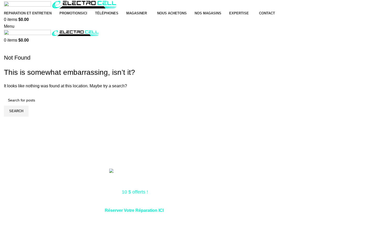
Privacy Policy (249, 222)
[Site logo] (28, 4)
